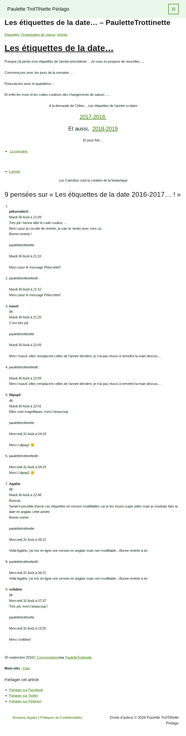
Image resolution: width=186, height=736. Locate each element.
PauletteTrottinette (78, 657)
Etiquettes (12, 35)
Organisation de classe (38, 35)
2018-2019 (105, 129)
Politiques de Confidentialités (61, 717)
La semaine (18, 151)
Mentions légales (24, 717)
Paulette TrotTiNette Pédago (38, 9)
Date (26, 668)
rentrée (62, 35)
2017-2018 (93, 117)
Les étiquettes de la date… (59, 48)
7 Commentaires (46, 657)
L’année (14, 171)
